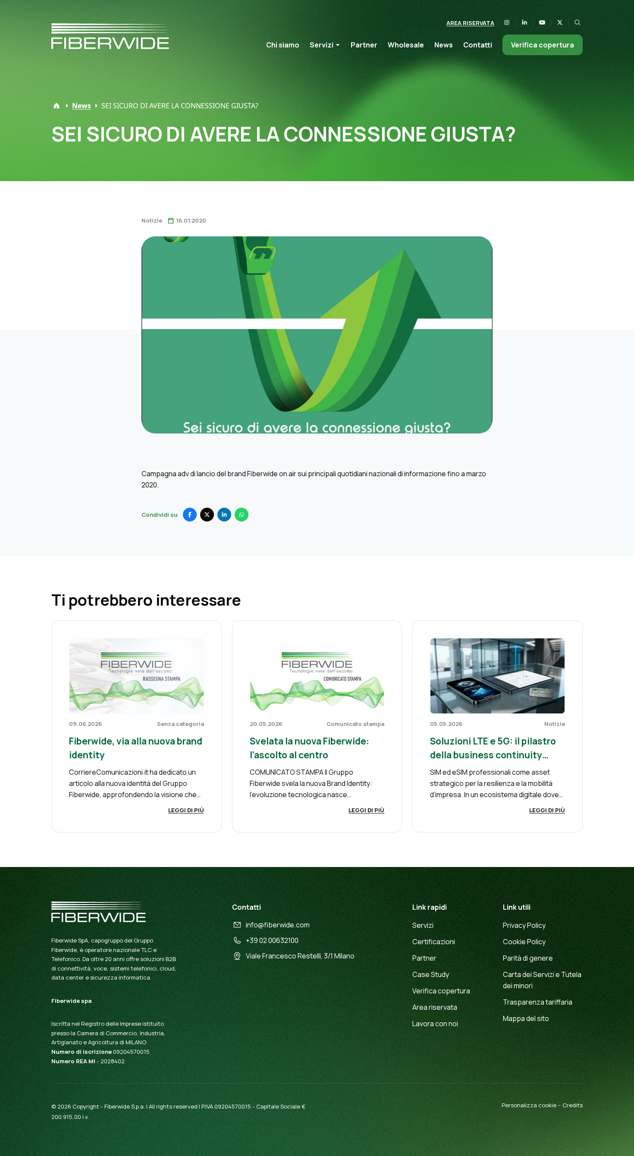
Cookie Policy (524, 941)
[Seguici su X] (560, 22)
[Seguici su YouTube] (542, 22)
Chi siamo (282, 45)
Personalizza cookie (529, 1105)
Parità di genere (528, 958)
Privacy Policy (524, 925)
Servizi (321, 45)
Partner (364, 45)
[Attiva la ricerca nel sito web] (577, 22)
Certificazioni (433, 941)
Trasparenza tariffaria (537, 1002)
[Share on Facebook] (190, 514)
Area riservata (470, 23)
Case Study (430, 974)
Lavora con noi (435, 1023)
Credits (572, 1105)
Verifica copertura (542, 45)
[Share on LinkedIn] (224, 514)
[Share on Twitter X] (207, 514)
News (443, 45)
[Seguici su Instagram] (507, 22)
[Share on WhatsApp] (241, 514)
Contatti (477, 45)
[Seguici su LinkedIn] (524, 22)
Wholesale (406, 45)
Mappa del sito (526, 1018)
